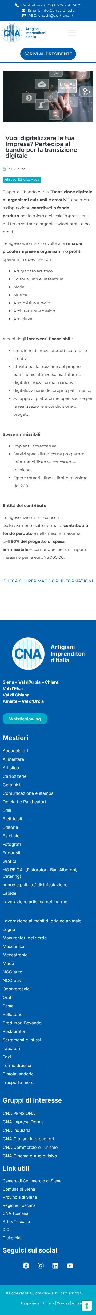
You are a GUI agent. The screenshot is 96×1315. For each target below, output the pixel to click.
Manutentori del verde (25, 937)
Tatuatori (11, 1048)
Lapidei (10, 893)
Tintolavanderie (18, 1074)
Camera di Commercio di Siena (32, 1180)
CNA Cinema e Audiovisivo (30, 1155)
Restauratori (15, 1031)
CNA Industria (16, 1130)
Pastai (9, 1006)
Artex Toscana (16, 1221)
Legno (9, 929)
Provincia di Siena (20, 1197)
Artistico (10, 180)
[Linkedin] (55, 1265)
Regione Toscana (19, 1205)
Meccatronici (16, 954)
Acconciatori (15, 750)
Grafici (9, 861)
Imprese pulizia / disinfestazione (35, 884)
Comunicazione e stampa (28, 793)
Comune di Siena (19, 1189)
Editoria (23, 180)
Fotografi (12, 844)
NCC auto (12, 971)
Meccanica (13, 946)
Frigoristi (11, 852)
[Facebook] (26, 1265)
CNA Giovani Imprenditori (28, 1138)
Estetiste (11, 835)
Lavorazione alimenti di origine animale (42, 920)
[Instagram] (40, 1265)
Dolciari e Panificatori (24, 801)
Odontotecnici (17, 988)
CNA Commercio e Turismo (30, 1147)
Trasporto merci (19, 1082)
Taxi (7, 1057)
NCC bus (12, 980)
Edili (7, 810)
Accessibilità (81, 1303)
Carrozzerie (14, 776)
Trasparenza (30, 1303)
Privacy (48, 1303)
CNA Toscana (15, 1213)
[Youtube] (70, 1265)
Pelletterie (12, 1014)
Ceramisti (12, 784)
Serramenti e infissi (22, 1040)
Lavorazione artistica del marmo (35, 901)
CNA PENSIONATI (20, 1113)
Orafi (8, 997)
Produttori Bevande (22, 1023)
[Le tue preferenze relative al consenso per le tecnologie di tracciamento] (87, 1306)
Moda (35, 180)
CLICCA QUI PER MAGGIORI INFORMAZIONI (48, 580)
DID (6, 1229)
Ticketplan (13, 1237)
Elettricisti (12, 818)
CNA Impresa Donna (23, 1121)
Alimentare (13, 759)
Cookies (63, 1303)
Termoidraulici (17, 1065)
